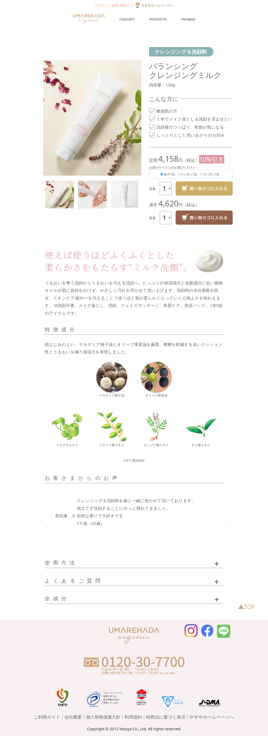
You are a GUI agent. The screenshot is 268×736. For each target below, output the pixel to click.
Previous (42, 520)
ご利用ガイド (47, 717)
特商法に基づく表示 (165, 717)
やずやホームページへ (212, 717)
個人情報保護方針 (103, 717)
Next (226, 520)
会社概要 (73, 717)
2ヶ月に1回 (189, 174)
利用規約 (133, 717)
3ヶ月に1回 (211, 174)
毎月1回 (169, 174)
